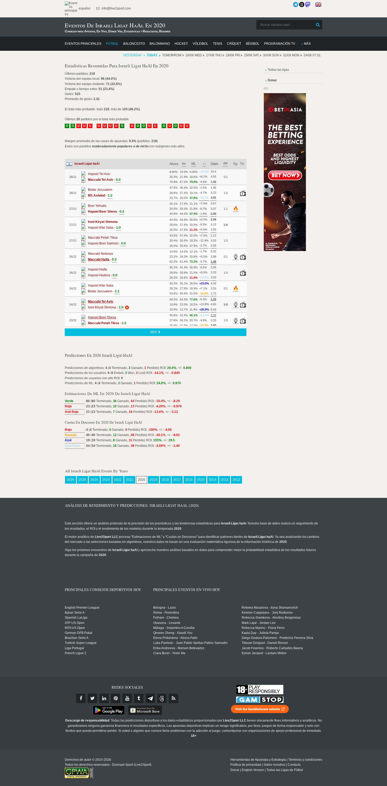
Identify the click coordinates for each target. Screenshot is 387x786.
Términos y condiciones (305, 760)
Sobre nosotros (274, 765)
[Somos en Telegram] (295, 4)
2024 (94, 480)
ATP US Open (75, 623)
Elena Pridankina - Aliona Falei (175, 638)
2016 (189, 480)
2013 (224, 480)
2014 (212, 480)
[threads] (162, 698)
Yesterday (132, 55)
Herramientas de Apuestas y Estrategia (258, 760)
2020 (141, 480)
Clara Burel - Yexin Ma (169, 653)
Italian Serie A (75, 612)
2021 (129, 480)
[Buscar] (318, 24)
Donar (234, 770)
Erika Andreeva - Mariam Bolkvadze (178, 648)
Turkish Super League (81, 643)
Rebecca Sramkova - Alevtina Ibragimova (271, 617)
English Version (253, 770)
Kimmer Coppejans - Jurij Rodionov (267, 612)
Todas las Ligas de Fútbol (284, 770)
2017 (177, 480)
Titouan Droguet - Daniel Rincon (265, 643)
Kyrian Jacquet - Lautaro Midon (264, 653)
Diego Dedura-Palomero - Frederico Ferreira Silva (277, 638)
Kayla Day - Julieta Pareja (260, 633)
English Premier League (82, 607)
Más (307, 44)
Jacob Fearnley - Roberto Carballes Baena (272, 648)
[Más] (126, 307)
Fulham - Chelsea (166, 617)
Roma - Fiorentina (166, 612)
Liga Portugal (74, 648)
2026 (70, 480)
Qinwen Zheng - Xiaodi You (172, 633)
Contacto (294, 765)
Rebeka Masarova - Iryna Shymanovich (270, 607)
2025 (82, 480)
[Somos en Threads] (301, 4)
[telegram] (150, 698)
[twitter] (92, 698)
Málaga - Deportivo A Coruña (174, 628)
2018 (165, 480)
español (84, 8)
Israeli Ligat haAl (87, 164)
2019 (153, 480)
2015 (201, 480)
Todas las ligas (278, 70)
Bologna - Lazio (164, 607)
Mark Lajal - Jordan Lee (259, 623)
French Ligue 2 (75, 653)
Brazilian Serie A (76, 638)
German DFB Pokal (78, 633)
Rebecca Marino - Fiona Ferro (263, 628)
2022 (118, 480)
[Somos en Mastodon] (307, 4)
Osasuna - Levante (166, 623)
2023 (106, 480)
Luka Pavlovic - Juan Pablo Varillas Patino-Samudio (190, 643)
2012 (236, 480)
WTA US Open (75, 628)
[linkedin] (104, 698)
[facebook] (81, 698)
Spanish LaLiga (76, 617)
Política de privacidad (245, 765)
